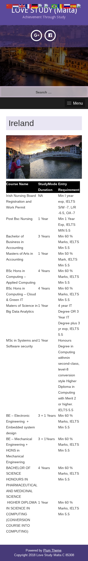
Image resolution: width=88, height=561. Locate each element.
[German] (35, 6)
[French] (28, 6)
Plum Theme (52, 550)
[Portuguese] (54, 6)
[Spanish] (73, 6)
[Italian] (41, 6)
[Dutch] (16, 6)
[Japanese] (47, 6)
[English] (22, 6)
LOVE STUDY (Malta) (44, 10)
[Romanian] (61, 6)
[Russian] (67, 6)
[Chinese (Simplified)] (9, 6)
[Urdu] (80, 6)
